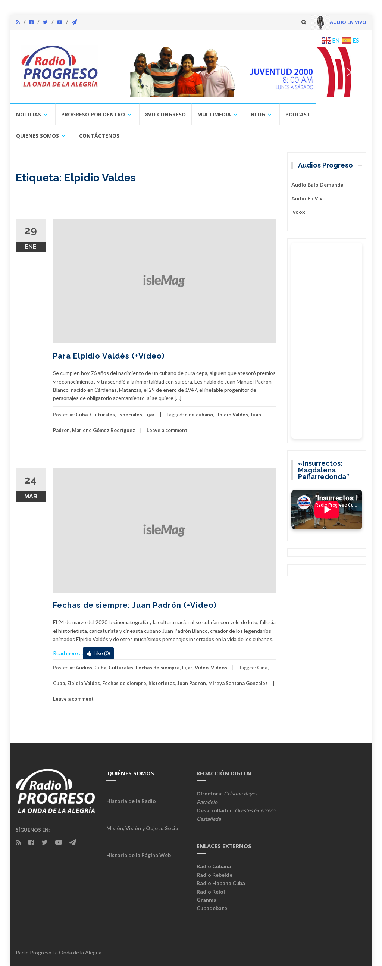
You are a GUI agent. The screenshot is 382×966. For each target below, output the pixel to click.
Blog (258, 114)
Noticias (28, 114)
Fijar (149, 415)
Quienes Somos (37, 135)
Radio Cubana (214, 866)
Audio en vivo (308, 198)
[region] (235, 72)
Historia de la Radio (131, 801)
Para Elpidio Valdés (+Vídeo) (109, 355)
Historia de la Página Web (138, 855)
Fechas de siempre (158, 667)
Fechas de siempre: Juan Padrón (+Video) (134, 605)
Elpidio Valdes (231, 415)
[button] (240, 72)
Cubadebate (212, 908)
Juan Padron (191, 683)
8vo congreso (165, 114)
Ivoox (298, 212)
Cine (262, 667)
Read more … (68, 653)
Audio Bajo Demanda (317, 184)
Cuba (82, 415)
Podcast (297, 114)
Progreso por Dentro (93, 114)
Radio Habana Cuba (221, 883)
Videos (219, 667)
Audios (84, 667)
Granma (206, 900)
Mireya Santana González (238, 683)
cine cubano (199, 415)
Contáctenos (99, 135)
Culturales (102, 415)
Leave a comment (167, 430)
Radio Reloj (211, 891)
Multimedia (214, 114)
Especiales (129, 415)
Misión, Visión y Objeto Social (143, 828)
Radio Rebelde (214, 875)
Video (202, 667)
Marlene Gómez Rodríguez (103, 430)
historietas (161, 683)
